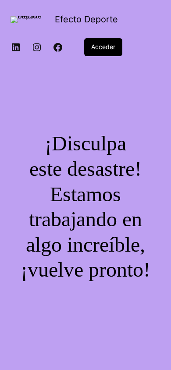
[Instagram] (37, 47)
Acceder (103, 46)
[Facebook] (58, 47)
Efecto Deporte (86, 19)
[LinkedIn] (16, 47)
